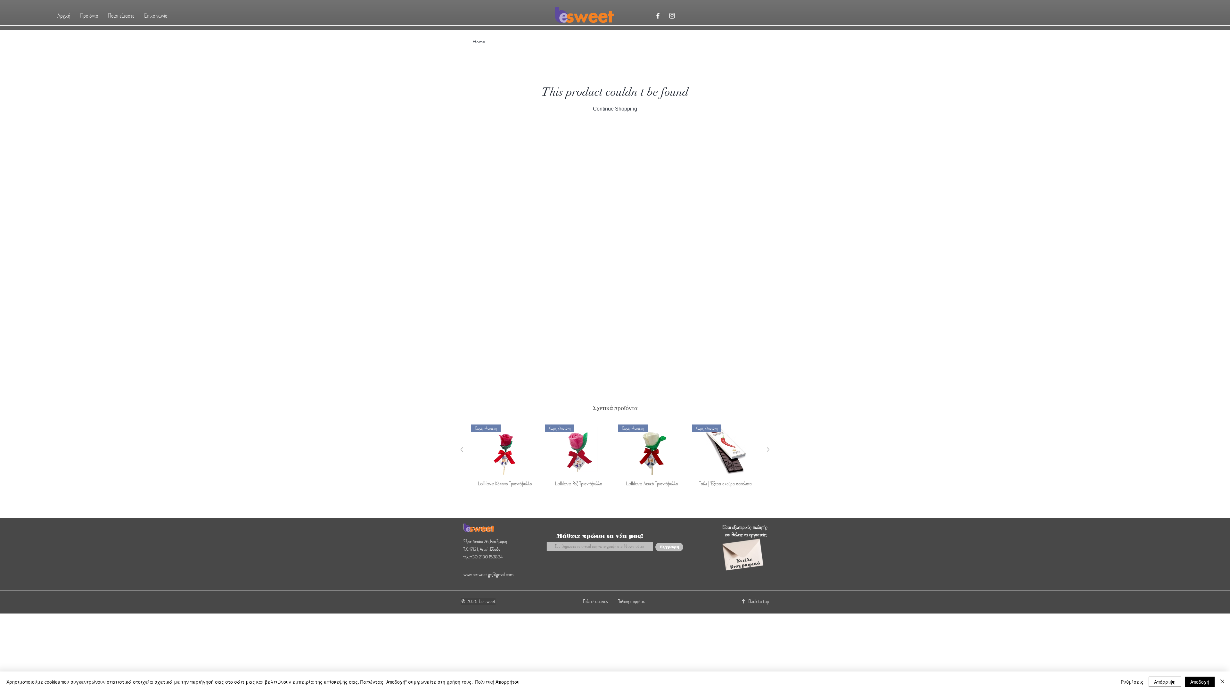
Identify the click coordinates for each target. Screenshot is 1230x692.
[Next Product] (768, 449)
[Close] (1222, 682)
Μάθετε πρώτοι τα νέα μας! (599, 536)
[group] (615, 460)
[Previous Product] (462, 449)
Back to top (758, 601)
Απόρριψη (1165, 682)
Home (478, 41)
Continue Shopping (615, 108)
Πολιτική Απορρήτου (497, 682)
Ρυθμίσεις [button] (1132, 682)
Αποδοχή (1199, 682)
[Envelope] (742, 550)
